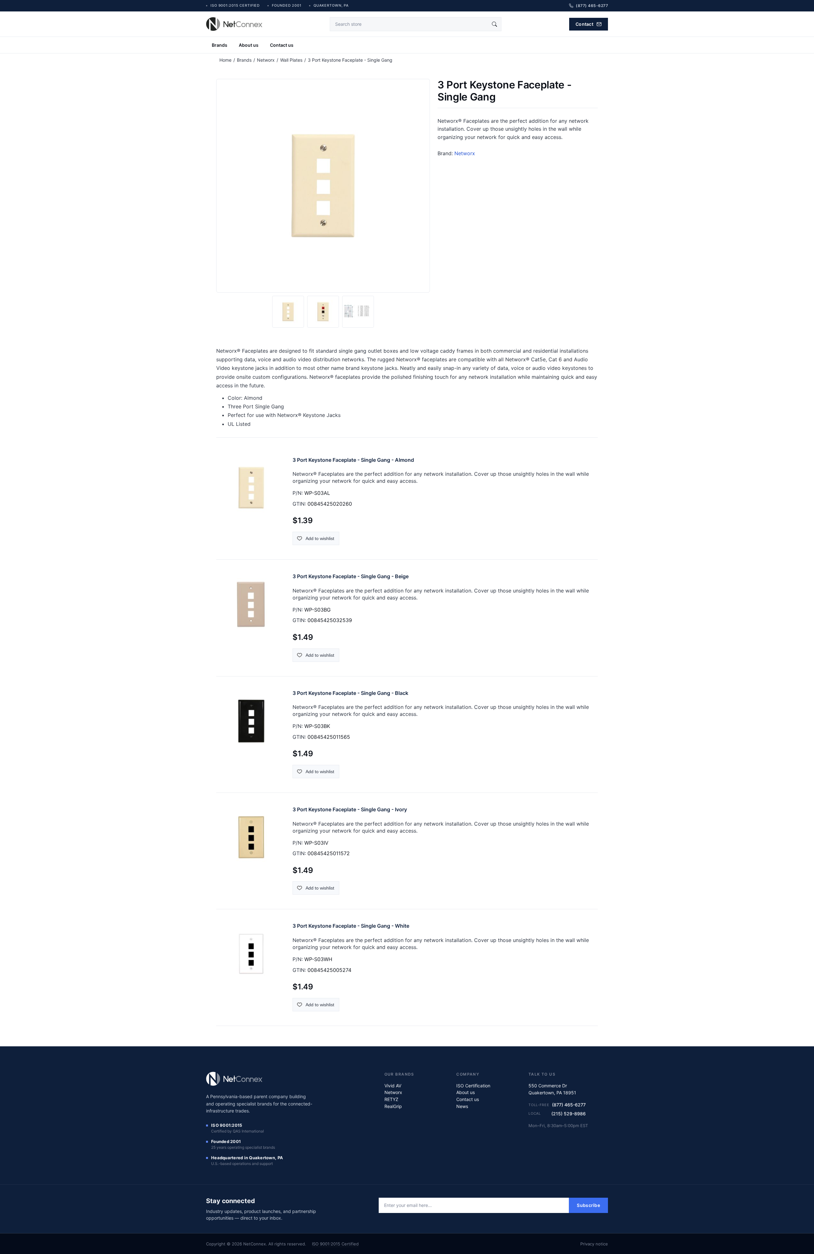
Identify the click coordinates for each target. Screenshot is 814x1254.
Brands (219, 45)
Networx (464, 153)
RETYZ (391, 1099)
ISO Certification (473, 1085)
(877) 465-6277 (569, 1104)
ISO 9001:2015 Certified (335, 1243)
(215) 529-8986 (568, 1113)
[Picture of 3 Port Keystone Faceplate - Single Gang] (288, 312)
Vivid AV (392, 1085)
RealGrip (393, 1106)
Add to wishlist (320, 538)
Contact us (281, 45)
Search (494, 24)
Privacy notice (594, 1243)
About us (249, 45)
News (462, 1106)
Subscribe (588, 1205)
